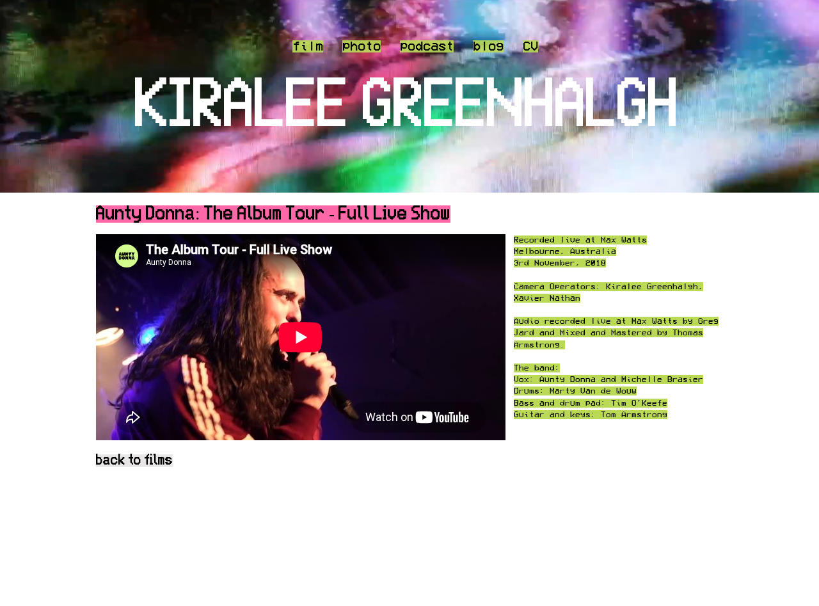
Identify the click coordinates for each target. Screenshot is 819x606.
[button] (427, 46)
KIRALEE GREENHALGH (407, 106)
